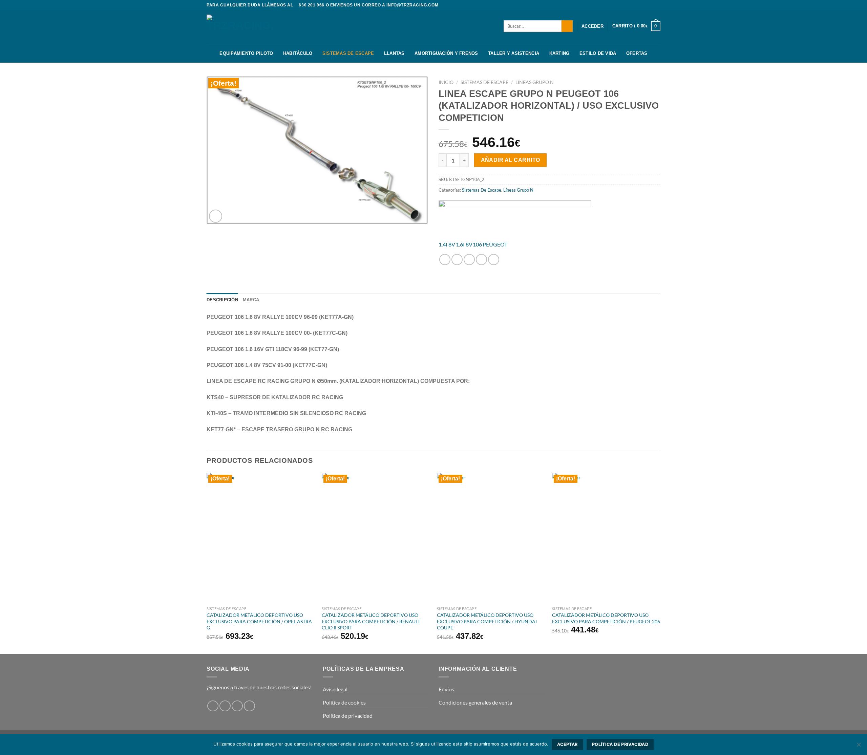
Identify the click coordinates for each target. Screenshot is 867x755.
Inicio (446, 82)
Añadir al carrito (510, 160)
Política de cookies (344, 702)
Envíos (446, 689)
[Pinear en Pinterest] (481, 259)
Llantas (394, 53)
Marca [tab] (251, 299)
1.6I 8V (464, 244)
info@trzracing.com (412, 5)
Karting (559, 53)
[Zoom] (215, 216)
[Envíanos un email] (249, 706)
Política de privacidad (348, 715)
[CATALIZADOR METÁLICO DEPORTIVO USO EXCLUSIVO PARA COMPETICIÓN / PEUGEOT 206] (606, 538)
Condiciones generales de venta (475, 702)
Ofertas (637, 53)
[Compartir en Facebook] (444, 259)
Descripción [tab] (222, 299)
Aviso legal (335, 689)
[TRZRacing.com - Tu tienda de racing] (240, 27)
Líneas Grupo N (534, 82)
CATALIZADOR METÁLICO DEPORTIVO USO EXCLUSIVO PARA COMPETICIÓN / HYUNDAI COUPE (487, 621)
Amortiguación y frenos (446, 53)
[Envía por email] (469, 259)
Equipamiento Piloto (246, 53)
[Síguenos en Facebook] (644, 5)
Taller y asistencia (513, 53)
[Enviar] (567, 26)
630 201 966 (311, 5)
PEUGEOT (495, 244)
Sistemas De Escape (348, 53)
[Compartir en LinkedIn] (493, 259)
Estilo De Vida (597, 53)
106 (477, 244)
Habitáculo (298, 53)
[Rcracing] (515, 217)
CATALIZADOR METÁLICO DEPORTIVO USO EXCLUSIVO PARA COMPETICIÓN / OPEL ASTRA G (259, 621)
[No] (858, 746)
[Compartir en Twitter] (457, 259)
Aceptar (567, 744)
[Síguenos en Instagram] (651, 5)
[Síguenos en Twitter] (657, 5)
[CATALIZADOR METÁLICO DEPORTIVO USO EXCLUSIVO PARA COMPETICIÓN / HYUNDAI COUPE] (491, 538)
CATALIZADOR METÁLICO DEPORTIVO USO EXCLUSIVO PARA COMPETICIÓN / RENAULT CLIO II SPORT (371, 621)
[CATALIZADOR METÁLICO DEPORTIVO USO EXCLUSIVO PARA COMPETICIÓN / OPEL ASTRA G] (261, 538)
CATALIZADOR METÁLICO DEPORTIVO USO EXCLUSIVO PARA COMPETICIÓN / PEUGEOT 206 (606, 618)
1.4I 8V (447, 244)
